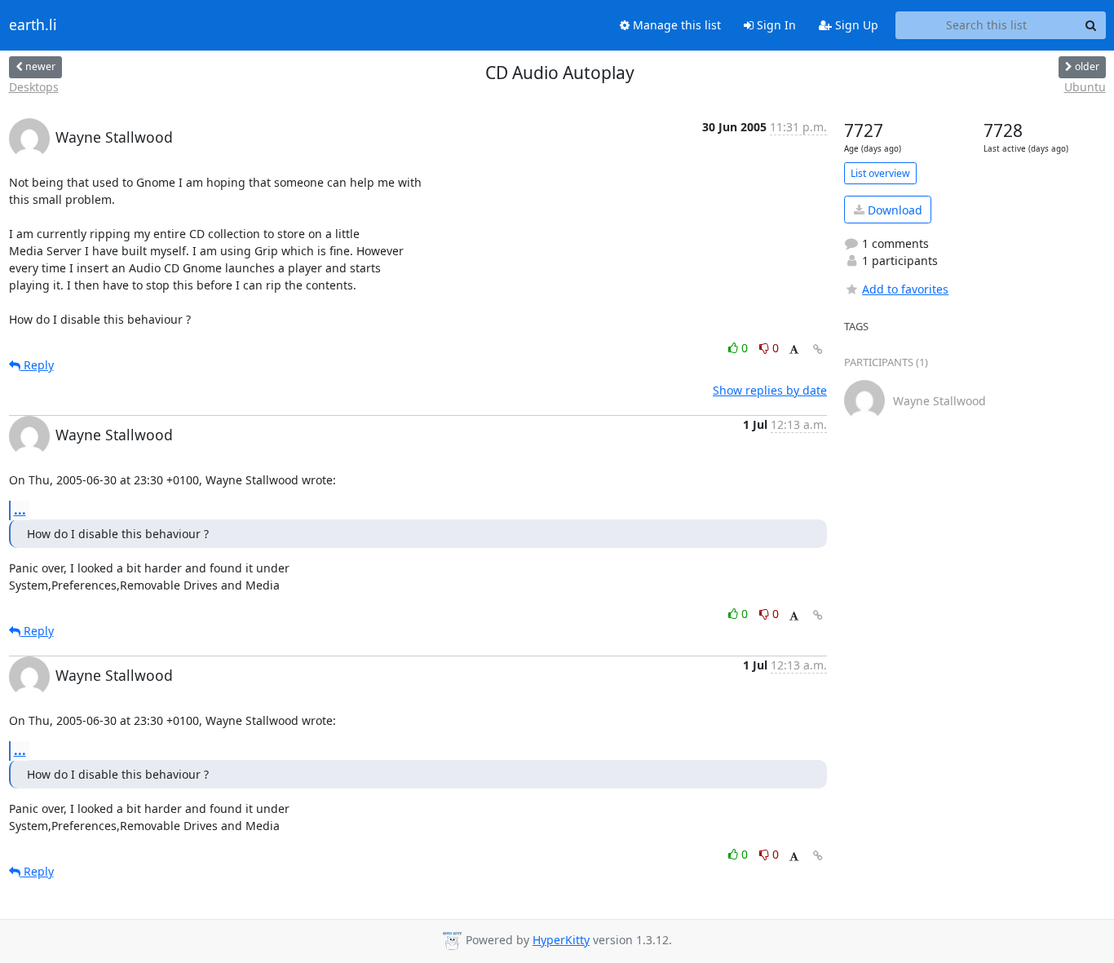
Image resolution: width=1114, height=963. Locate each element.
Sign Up (855, 25)
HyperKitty (561, 940)
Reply (37, 365)
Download (893, 210)
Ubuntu (1085, 87)
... (20, 510)
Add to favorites (905, 289)
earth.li (33, 25)
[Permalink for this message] (818, 349)
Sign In (775, 25)
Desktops (34, 87)
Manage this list (675, 25)
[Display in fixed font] (794, 350)
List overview (880, 173)
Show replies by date (770, 390)
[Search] (1091, 25)
